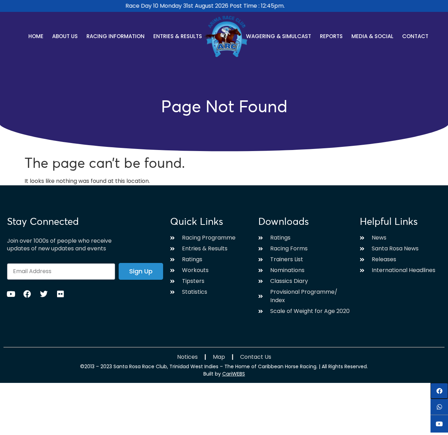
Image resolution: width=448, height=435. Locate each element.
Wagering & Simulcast (278, 36)
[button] (439, 391)
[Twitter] (44, 294)
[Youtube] (11, 294)
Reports (331, 36)
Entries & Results (177, 36)
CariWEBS (233, 373)
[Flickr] (60, 294)
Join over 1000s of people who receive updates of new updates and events (59, 244)
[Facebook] (27, 294)
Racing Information (115, 36)
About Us (65, 36)
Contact (415, 36)
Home (35, 36)
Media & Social (372, 36)
